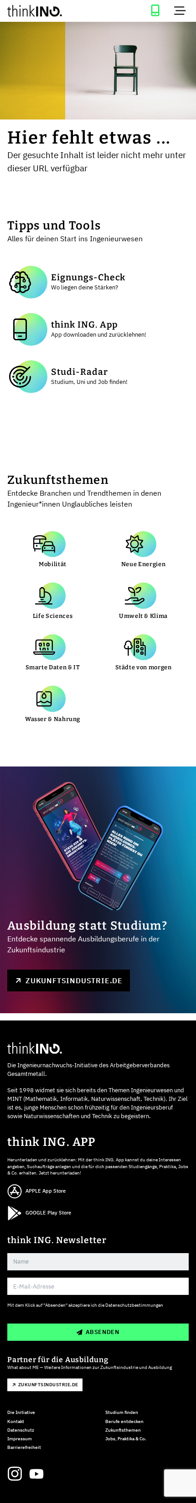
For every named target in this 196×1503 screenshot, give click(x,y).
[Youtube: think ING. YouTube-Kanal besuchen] (36, 1474)
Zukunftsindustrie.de (74, 980)
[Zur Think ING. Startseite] (49, 11)
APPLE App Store (46, 1191)
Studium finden (121, 1412)
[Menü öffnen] (180, 11)
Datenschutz (20, 1430)
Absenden (102, 1332)
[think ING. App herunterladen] (155, 11)
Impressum (19, 1439)
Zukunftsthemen (123, 1430)
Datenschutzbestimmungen (134, 1305)
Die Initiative (21, 1412)
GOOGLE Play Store (48, 1212)
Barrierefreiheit (24, 1447)
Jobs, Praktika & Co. (125, 1439)
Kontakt (15, 1421)
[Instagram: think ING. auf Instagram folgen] (14, 1474)
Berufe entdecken (124, 1421)
